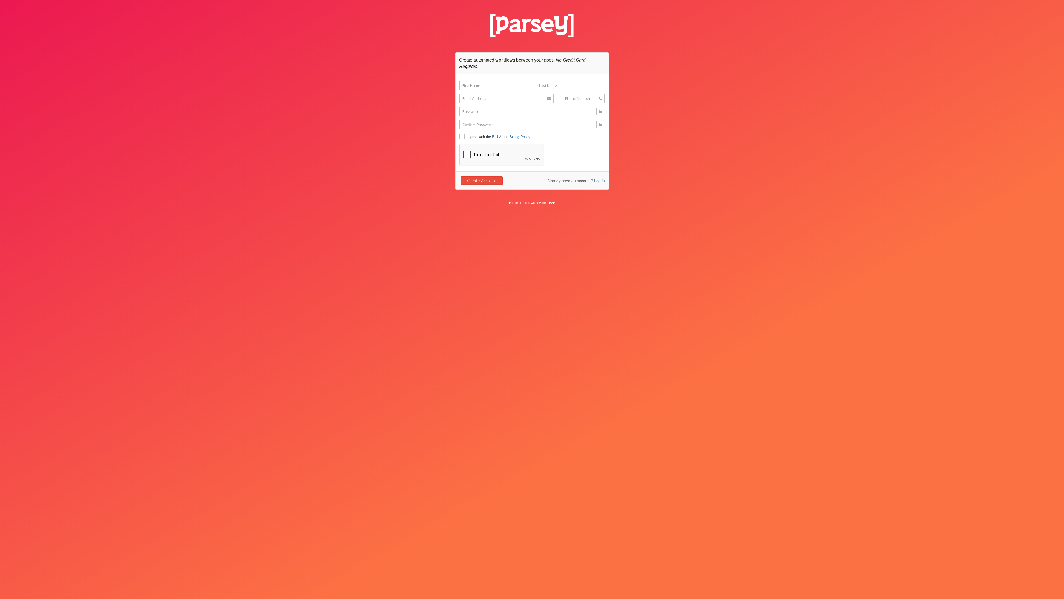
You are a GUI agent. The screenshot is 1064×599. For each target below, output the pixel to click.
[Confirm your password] (532, 124)
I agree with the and (498, 136)
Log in (599, 180)
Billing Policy (520, 136)
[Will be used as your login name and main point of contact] (506, 98)
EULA (497, 136)
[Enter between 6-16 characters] (532, 111)
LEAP (551, 202)
